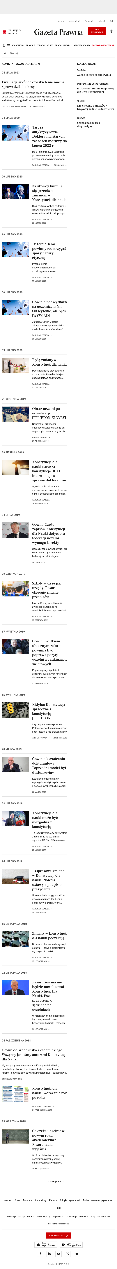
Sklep (112, 21)
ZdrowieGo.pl (71, 1216)
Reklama (27, 1200)
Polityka (81, 70)
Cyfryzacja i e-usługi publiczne (92, 84)
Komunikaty (40, 1200)
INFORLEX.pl (42, 1216)
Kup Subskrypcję (97, 31)
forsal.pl (89, 21)
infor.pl (101, 21)
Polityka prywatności (70, 1200)
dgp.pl (61, 21)
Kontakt (7, 1200)
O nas (17, 1200)
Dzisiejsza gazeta (14, 32)
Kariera (53, 1200)
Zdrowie (81, 118)
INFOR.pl (30, 1216)
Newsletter (83, 1216)
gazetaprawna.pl (56, 1216)
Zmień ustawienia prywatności (98, 1200)
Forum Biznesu (104, 1216)
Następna (54, 1181)
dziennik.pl (74, 21)
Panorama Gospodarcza (58, 1224)
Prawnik (81, 101)
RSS (59, 1208)
